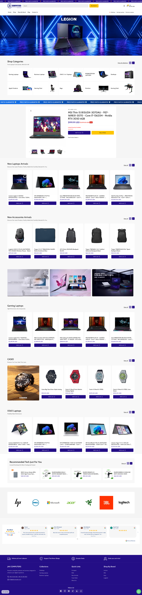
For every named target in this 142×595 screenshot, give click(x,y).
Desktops (41, 570)
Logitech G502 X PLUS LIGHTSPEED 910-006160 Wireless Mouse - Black (19, 250)
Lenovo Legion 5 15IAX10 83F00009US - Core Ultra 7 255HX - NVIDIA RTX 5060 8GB (19, 196)
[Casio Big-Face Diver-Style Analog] (51, 377)
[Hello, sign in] (124, 6)
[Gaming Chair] (45, 88)
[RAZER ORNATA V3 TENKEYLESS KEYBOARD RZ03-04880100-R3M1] (77, 474)
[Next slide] (77, 53)
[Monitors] (96, 88)
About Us (74, 580)
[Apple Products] (20, 88)
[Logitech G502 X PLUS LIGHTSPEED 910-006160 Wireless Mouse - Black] (19, 236)
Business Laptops (44, 575)
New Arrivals (75, 575)
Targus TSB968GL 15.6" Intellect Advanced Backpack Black (95, 250)
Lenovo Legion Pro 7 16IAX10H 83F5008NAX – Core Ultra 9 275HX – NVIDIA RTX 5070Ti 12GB (19, 338)
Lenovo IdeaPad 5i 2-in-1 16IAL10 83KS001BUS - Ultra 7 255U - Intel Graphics (19, 443)
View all (126, 165)
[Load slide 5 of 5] (74, 53)
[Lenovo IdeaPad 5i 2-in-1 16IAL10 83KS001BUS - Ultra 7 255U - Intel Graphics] (19, 429)
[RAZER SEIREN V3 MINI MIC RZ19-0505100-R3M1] (108, 474)
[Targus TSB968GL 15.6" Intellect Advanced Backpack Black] (97, 236)
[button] (131, 6)
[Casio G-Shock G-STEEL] (99, 377)
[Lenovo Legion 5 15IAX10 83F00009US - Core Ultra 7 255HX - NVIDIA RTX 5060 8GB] (19, 182)
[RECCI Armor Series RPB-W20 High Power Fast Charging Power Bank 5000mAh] (15, 474)
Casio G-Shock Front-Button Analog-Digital (73, 390)
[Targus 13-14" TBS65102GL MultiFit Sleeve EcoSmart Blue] (45, 236)
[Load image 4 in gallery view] (59, 152)
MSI (105, 573)
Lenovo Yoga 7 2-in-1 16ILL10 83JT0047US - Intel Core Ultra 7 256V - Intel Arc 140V (121, 443)
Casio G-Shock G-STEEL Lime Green (122, 390)
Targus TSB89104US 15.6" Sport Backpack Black (120, 250)
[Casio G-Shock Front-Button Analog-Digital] (75, 377)
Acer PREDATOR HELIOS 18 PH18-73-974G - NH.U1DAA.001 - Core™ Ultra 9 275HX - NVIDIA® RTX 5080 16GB (71, 196)
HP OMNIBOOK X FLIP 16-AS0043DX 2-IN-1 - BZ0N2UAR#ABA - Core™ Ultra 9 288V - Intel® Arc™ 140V (44, 196)
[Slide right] (133, 63)
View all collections (123, 63)
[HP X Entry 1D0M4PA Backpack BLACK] (71, 236)
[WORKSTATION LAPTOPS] (96, 74)
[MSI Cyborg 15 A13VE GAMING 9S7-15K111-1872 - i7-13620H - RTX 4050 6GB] (71, 324)
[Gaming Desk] (122, 88)
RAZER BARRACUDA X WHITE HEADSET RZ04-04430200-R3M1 (59, 473)
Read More (122, 536)
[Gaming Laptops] (20, 74)
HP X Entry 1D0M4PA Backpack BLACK (69, 250)
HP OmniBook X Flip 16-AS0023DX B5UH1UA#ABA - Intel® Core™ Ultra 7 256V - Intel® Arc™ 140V (97, 443)
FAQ (73, 573)
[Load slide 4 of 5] (71, 53)
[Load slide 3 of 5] (69, 53)
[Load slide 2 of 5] (67, 53)
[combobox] (55, 5)
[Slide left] (130, 63)
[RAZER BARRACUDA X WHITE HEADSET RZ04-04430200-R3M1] (46, 474)
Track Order (75, 578)
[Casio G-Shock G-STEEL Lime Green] (123, 377)
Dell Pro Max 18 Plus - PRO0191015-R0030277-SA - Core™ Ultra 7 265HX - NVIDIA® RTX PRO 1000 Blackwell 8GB (122, 196)
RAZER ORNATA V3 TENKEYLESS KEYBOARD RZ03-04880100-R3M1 (90, 473)
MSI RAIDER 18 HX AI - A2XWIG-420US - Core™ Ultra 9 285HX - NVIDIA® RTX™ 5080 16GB (95, 196)
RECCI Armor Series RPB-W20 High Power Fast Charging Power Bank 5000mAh (28, 473)
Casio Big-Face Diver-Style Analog (52, 389)
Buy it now (103, 132)
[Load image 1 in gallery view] (34, 152)
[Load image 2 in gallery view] (43, 152)
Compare (74, 570)
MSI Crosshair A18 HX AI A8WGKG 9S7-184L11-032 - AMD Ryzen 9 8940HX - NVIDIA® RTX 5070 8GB (45, 338)
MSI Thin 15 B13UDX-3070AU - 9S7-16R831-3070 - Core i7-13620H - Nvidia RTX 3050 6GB (90, 115)
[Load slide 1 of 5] (65, 53)
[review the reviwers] (134, 527)
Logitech (106, 578)
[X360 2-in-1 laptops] (71, 74)
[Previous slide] (62, 53)
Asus (105, 575)
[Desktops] (122, 74)
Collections (43, 566)
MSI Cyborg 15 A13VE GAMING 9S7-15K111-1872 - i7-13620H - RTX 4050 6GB (71, 338)
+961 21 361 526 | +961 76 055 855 (18, 576)
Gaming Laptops (43, 573)
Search (95, 5)
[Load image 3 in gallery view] (51, 152)
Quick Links (76, 566)
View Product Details (73, 137)
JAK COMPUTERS (14, 566)
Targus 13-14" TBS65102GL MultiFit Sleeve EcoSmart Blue (44, 250)
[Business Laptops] (45, 74)
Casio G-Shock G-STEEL (96, 389)
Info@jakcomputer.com (15, 579)
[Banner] (18, 503)
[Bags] (71, 88)
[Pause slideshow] (80, 53)
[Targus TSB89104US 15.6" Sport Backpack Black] (122, 236)
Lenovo (106, 570)
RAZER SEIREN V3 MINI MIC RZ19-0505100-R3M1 (122, 473)
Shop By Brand (109, 566)
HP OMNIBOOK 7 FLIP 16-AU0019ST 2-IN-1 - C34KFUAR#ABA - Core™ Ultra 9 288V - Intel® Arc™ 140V (71, 443)
